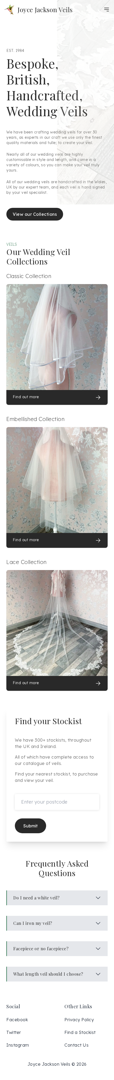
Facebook (17, 1019)
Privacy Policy (79, 1019)
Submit (30, 825)
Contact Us (76, 1045)
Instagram (17, 1045)
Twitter (13, 1032)
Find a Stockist (80, 1032)
